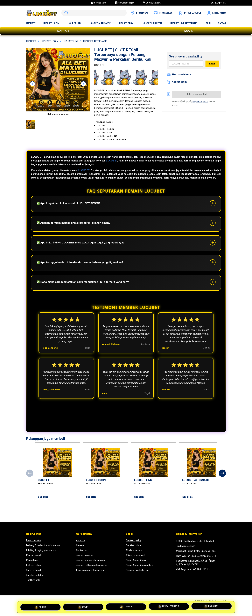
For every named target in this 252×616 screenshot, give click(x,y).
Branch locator (33, 540)
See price (43, 497)
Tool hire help (33, 580)
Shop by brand (33, 570)
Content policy (133, 540)
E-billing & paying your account (41, 550)
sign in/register (200, 101)
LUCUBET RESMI (126, 23)
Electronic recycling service (90, 570)
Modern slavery (134, 550)
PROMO (42, 606)
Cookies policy (133, 545)
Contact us (82, 550)
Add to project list (197, 94)
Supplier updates (34, 575)
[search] (94, 13)
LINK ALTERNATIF (170, 606)
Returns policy (33, 565)
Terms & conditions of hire (139, 565)
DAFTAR (222, 23)
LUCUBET (31, 23)
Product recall (33, 555)
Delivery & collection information (43, 545)
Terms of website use (137, 570)
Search (65, 13)
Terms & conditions (136, 560)
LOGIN (207, 23)
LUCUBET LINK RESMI (151, 23)
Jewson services (84, 555)
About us (80, 540)
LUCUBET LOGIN (51, 23)
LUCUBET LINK (74, 23)
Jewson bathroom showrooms (91, 565)
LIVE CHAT (213, 606)
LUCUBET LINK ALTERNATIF (183, 23)
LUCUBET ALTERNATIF (100, 23)
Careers (80, 545)
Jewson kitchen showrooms (90, 560)
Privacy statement (135, 555)
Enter (212, 63)
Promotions (32, 560)
